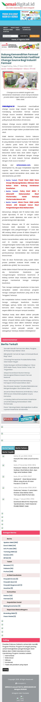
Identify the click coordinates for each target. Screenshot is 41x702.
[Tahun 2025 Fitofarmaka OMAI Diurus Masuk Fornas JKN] (20, 423)
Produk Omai (8, 30)
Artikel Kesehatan (14, 575)
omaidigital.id (21, 683)
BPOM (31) (7, 558)
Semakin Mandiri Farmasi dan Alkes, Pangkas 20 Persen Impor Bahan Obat (20, 349)
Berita (9, 539)
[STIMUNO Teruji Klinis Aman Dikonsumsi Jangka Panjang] (20, 434)
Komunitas (11, 592)
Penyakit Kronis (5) (11, 579)
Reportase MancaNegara (17, 610)
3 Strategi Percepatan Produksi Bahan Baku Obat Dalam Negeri (20, 360)
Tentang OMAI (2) (10, 552)
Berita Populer (8, 448)
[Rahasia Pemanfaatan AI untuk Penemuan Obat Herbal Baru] (2, 521)
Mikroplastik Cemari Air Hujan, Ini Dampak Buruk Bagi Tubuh (21, 355)
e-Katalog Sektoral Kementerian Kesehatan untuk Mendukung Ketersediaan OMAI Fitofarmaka (20, 401)
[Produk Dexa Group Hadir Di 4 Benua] (20, 20)
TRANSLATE (35, 36)
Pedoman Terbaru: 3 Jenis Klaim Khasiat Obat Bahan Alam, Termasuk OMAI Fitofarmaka (25, 492)
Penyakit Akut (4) (10, 582)
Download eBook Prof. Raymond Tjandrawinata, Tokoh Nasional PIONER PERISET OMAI (25, 504)
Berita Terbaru (21, 448)
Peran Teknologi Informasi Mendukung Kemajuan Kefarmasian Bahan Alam (18, 382)
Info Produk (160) (10, 549)
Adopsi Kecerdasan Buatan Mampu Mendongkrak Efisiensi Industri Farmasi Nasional (18, 375)
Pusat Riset (15, 28)
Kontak (6, 32)
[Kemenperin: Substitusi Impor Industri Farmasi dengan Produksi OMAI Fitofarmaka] (2, 517)
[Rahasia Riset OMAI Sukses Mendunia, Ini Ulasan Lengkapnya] (2, 524)
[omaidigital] (18, 10)
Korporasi (26, 28)
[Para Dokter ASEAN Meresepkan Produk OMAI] (20, 49)
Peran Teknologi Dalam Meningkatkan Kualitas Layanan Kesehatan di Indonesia (21, 408)
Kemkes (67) (8, 555)
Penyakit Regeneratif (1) (13, 585)
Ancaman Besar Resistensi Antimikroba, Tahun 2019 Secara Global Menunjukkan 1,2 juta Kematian (21, 394)
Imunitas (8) (8, 588)
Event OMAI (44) (10, 546)
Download (27, 30)
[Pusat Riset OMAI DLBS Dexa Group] (20, 441)
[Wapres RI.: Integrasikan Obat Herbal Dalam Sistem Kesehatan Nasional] (2, 628)
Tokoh (9, 562)
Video (18, 30)
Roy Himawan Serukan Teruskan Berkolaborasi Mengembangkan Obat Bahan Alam (20, 387)
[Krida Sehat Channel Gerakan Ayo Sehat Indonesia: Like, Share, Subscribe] (2, 625)
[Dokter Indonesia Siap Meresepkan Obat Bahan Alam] (2, 632)
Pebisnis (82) (8, 568)
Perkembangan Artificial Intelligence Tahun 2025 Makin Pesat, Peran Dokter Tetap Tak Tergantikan (19, 367)
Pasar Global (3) (10, 616)
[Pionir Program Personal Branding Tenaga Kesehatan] (2, 528)
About (5, 28)
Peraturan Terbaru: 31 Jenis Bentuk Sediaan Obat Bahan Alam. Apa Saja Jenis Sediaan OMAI (26, 470)
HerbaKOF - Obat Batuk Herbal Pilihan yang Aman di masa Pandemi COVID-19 (25, 481)
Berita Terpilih (8, 452)
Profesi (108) (8, 572)
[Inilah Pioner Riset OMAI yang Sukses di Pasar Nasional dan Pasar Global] (2, 621)
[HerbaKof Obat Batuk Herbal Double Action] (20, 427)
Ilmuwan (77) (9, 565)
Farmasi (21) (8, 599)
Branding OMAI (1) (10, 613)
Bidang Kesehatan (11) (12, 606)
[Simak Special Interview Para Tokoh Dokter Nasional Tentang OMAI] (2, 514)
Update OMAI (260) (11, 542)
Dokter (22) (8, 596)
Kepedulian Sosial (14, 602)
